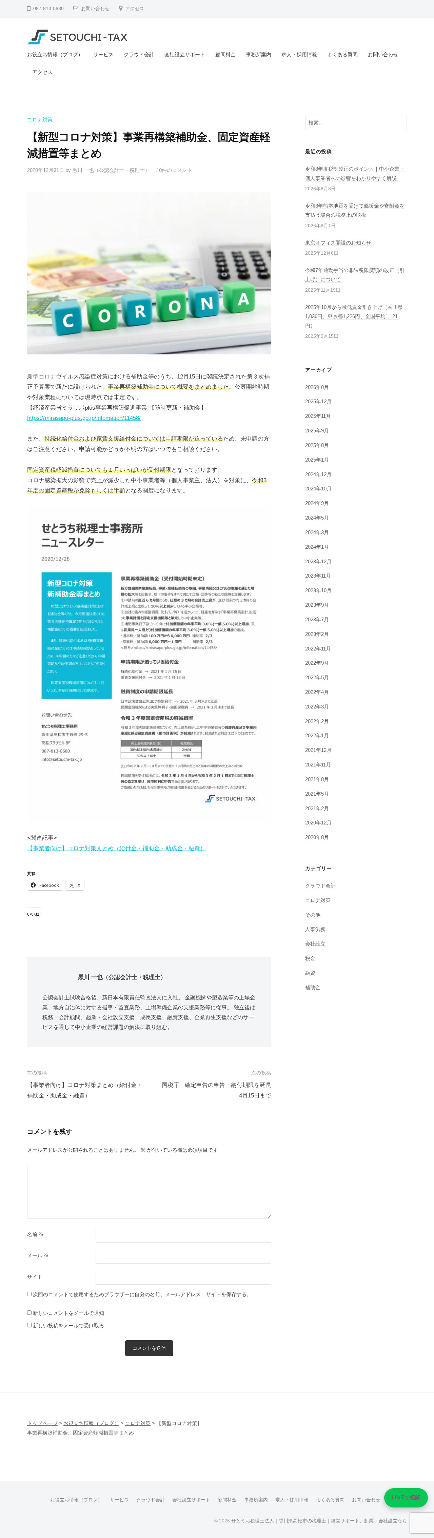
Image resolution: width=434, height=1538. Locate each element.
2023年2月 (317, 634)
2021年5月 (317, 794)
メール (38, 1255)
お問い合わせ (95, 8)
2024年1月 (317, 547)
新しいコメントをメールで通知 (68, 1313)
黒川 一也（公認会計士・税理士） (113, 170)
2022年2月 (317, 721)
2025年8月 (317, 445)
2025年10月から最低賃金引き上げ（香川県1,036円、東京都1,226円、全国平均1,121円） (354, 316)
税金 (310, 958)
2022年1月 (317, 735)
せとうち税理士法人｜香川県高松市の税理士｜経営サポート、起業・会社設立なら (319, 1520)
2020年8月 (317, 837)
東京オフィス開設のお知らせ (338, 243)
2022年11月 (318, 648)
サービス (103, 54)
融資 (310, 973)
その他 (312, 915)
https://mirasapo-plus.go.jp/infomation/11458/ (84, 418)
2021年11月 (318, 764)
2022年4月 (317, 692)
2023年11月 (318, 576)
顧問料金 (225, 54)
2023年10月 (318, 590)
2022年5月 (317, 677)
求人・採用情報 (299, 54)
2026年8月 (317, 387)
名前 (35, 1234)
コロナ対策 (40, 119)
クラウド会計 (139, 54)
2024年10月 (318, 488)
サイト (34, 1277)
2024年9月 (317, 503)
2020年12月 (318, 822)
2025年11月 (318, 416)
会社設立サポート (184, 54)
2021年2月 (317, 808)
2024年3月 (317, 532)
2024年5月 (317, 518)
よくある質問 (342, 54)
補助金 (312, 987)
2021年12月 (318, 750)
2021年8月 (317, 779)
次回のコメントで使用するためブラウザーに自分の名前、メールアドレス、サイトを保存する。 (142, 1294)
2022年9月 (317, 663)
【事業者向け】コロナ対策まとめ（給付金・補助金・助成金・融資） (116, 848)
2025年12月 (318, 401)
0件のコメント (175, 170)
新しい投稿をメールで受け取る (68, 1325)
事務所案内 (258, 54)
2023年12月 (318, 561)
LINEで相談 (406, 1497)
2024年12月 (318, 474)
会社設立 (315, 944)
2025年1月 (317, 460)
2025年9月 (317, 430)
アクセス (134, 8)
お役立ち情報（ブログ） (55, 54)
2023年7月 (317, 619)
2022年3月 (317, 706)
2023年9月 (317, 605)
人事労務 (315, 929)
